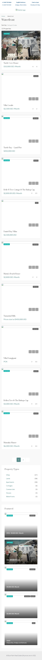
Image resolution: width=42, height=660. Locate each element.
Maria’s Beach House (12, 274)
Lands (8, 478)
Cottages (9, 486)
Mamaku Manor (10, 443)
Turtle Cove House (11, 63)
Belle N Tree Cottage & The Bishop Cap (19, 190)
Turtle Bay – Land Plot (13, 148)
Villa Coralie (8, 105)
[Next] (28, 460)
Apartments (10, 482)
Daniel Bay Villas (10, 231)
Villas (8, 475)
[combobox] (14, 25)
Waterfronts (10, 496)
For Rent (26, 34)
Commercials (10, 489)
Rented (36, 76)
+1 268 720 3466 (6, 2)
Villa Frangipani (10, 358)
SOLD (36, 203)
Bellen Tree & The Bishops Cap (16, 400)
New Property (34, 34)
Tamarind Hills (9, 316)
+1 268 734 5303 (6, 5)
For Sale (35, 118)
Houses (8, 493)
